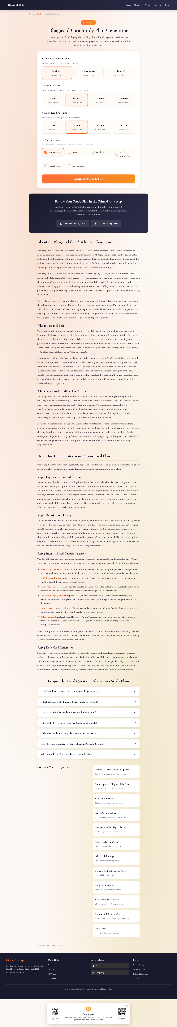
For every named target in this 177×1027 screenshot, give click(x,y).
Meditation (101, 152)
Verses (147, 5)
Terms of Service (139, 969)
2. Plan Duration (66, 87)
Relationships (78, 166)
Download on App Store (74, 223)
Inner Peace (54, 166)
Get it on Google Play (108, 223)
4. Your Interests (67, 142)
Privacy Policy (138, 965)
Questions (157, 5)
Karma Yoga (54, 152)
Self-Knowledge (125, 154)
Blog (167, 5)
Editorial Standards (140, 974)
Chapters (137, 5)
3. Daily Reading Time (61, 115)
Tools (39, 14)
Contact (136, 978)
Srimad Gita (16, 5)
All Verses (52, 974)
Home (128, 5)
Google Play (100, 973)
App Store (99, 966)
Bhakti (75, 152)
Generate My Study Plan (88, 178)
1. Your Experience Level (60, 60)
